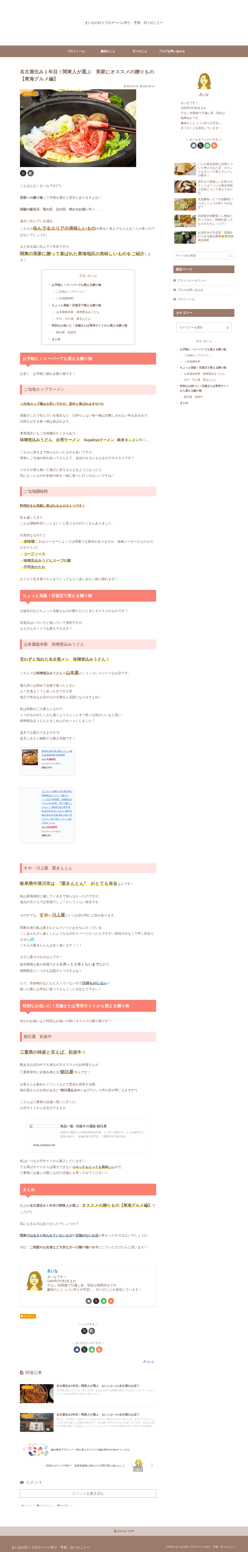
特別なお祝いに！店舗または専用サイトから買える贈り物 (89, 325)
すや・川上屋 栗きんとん (73, 318)
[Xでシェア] (23, 173)
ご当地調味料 (65, 298)
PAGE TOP (125, 1531)
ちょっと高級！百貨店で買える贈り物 (76, 305)
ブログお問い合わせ (190, 290)
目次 (83, 276)
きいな (52, 1271)
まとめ (56, 339)
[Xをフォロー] (96, 1301)
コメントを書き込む (88, 1493)
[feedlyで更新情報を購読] (103, 1301)
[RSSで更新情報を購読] (111, 1301)
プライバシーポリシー (191, 280)
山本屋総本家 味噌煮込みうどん (78, 312)
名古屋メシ (29, 1316)
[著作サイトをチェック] (89, 1301)
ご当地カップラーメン (70, 291)
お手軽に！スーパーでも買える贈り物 (76, 284)
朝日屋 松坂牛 (66, 332)
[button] (30, 173)
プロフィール (186, 299)
